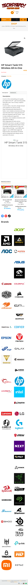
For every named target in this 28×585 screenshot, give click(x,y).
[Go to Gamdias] (6, 359)
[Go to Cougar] (6, 305)
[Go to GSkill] (6, 381)
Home (3, 26)
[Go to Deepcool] (6, 327)
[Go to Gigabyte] (19, 359)
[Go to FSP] (6, 348)
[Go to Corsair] (19, 294)
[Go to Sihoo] (6, 521)
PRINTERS (7, 26)
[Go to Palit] (19, 456)
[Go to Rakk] (19, 467)
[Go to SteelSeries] (19, 521)
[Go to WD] (19, 554)
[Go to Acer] (19, 229)
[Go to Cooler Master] (6, 294)
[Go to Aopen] (19, 251)
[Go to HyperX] (6, 391)
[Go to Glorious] (19, 370)
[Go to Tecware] (6, 543)
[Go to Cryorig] (19, 305)
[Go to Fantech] (19, 337)
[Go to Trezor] (6, 554)
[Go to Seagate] (19, 500)
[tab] (5, 92)
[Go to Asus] (19, 262)
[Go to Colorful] (19, 283)
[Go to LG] (19, 413)
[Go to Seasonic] (6, 510)
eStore (20, 580)
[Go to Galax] (19, 348)
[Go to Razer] (19, 478)
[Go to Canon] (6, 283)
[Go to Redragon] (6, 489)
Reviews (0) (13, 92)
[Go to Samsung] (6, 500)
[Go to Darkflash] (19, 316)
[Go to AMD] (6, 240)
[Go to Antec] (19, 240)
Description (5, 92)
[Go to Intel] (19, 392)
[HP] (6, 84)
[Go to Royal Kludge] (19, 489)
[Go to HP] (19, 381)
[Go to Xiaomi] (6, 565)
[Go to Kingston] (19, 402)
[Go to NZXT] (19, 446)
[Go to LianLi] (6, 424)
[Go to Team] (19, 532)
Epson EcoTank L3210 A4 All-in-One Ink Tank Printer (21, 201)
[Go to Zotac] (19, 565)
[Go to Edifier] (19, 327)
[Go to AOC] (6, 251)
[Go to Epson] (6, 337)
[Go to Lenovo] (6, 413)
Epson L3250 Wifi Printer (7, 200)
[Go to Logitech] (19, 424)
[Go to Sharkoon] (19, 510)
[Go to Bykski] (19, 273)
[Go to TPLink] (19, 543)
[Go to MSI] (19, 435)
